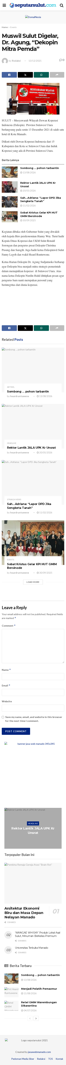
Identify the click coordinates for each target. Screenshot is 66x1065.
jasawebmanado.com (39, 1051)
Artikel (11, 387)
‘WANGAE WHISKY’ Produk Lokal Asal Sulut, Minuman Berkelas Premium (37, 934)
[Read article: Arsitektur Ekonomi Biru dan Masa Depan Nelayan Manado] (33, 883)
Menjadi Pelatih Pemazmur (39, 988)
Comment (9, 625)
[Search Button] (61, 5)
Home (5, 27)
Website (7, 701)
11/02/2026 (29, 205)
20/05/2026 (29, 190)
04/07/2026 (30, 1010)
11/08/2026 (30, 993)
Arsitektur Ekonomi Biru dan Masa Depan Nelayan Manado (23, 912)
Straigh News (14, 499)
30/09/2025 (29, 220)
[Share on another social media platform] (57, 75)
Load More (33, 582)
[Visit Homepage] (33, 5)
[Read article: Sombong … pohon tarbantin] (10, 172)
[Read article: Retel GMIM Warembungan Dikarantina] (11, 1006)
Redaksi (16, 60)
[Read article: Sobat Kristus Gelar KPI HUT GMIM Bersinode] (10, 216)
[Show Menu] (4, 5)
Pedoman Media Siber (22, 1058)
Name (6, 669)
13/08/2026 (29, 172)
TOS (50, 1058)
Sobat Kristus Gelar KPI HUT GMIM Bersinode (39, 214)
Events (13, 27)
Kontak (59, 1058)
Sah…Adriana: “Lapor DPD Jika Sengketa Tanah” (40, 199)
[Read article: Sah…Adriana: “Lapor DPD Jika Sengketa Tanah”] (10, 202)
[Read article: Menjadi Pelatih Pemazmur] (11, 992)
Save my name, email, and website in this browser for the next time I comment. (33, 718)
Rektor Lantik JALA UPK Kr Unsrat (31, 447)
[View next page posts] (36, 1018)
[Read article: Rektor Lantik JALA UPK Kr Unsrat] (10, 187)
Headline (11, 443)
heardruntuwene (19, 396)
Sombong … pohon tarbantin (39, 168)
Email (6, 685)
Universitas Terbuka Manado (31, 947)
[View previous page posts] (30, 1018)
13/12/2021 (35, 60)
